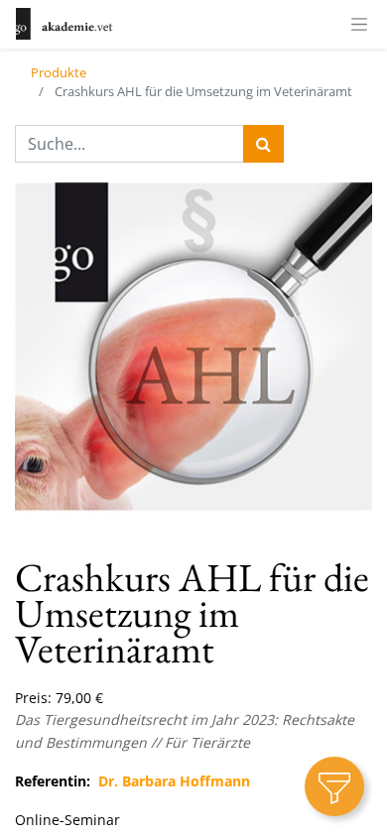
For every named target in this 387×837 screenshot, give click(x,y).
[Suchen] (263, 144)
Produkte (58, 72)
